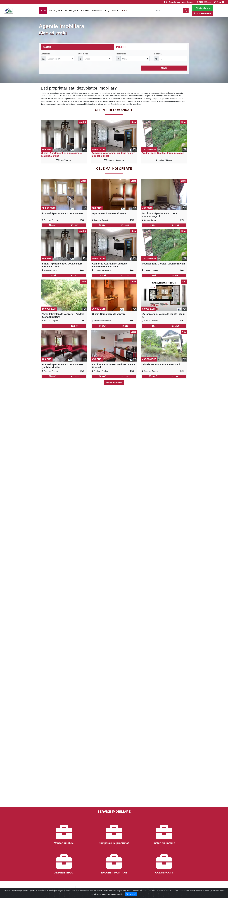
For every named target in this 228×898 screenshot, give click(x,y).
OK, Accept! (131, 894)
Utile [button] (114, 10)
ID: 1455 (125, 225)
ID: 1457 (175, 376)
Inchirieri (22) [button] (70, 10)
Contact (124, 10)
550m (154, 376)
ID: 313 (125, 326)
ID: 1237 (75, 225)
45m (53, 225)
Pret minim (83, 54)
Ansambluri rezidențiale (91, 10)
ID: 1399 (75, 376)
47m (103, 275)
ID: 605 (175, 276)
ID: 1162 (125, 376)
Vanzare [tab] (47, 47)
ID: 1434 (75, 276)
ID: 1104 (175, 225)
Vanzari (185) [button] (54, 10)
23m (103, 326)
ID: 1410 (175, 326)
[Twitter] (215, 2)
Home (44, 10)
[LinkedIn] (220, 2)
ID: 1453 (75, 326)
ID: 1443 (125, 276)
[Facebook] (217, 2)
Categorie (45, 54)
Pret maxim (121, 54)
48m (153, 225)
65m (53, 275)
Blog (107, 10)
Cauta (164, 68)
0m (154, 275)
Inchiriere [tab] (121, 47)
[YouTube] (223, 2)
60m (103, 376)
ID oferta (158, 54)
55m (103, 225)
